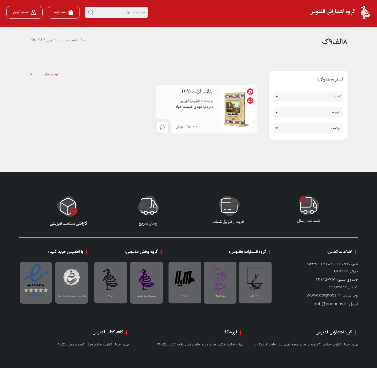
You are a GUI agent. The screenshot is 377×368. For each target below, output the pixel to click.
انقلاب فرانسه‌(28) (197, 91)
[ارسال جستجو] (91, 12)
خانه (81, 40)
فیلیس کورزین (189, 101)
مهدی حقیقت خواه (189, 107)
